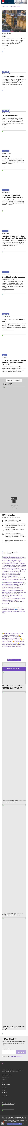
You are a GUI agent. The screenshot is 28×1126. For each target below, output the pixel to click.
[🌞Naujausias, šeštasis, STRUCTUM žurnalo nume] (14, 645)
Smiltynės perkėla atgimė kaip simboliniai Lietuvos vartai (13, 521)
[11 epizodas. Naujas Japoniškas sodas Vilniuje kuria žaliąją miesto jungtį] (14, 858)
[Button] (14, 501)
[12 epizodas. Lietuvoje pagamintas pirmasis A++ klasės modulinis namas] (14, 745)
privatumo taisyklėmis (16, 1056)
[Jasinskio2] (14, 141)
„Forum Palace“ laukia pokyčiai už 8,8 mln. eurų (15, 540)
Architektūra (5, 31)
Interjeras (5, 1077)
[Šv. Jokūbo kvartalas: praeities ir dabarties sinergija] (14, 262)
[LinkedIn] (5, 1098)
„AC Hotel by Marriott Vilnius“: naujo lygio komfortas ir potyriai (14, 237)
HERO (4, 36)
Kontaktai (4, 1092)
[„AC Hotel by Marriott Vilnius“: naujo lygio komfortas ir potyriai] (14, 221)
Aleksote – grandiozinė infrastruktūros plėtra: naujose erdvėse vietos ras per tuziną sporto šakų (15, 525)
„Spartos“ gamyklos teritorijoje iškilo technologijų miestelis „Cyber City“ (14, 362)
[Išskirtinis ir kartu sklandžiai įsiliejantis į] (14, 594)
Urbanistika (6, 1084)
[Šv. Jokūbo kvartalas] (14, 101)
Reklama (4, 1090)
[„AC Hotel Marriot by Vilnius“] (14, 62)
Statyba (4, 355)
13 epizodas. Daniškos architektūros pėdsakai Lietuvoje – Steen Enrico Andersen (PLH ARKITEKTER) (12, 687)
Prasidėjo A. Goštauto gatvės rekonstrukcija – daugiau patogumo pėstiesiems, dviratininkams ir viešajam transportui (15, 535)
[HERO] (14, 21)
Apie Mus (4, 1087)
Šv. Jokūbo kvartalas (10, 116)
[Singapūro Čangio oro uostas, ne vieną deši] (14, 568)
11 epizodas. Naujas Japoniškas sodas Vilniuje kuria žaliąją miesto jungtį (12, 914)
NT (2, 1082)
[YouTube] (10, 1098)
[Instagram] (7, 1098)
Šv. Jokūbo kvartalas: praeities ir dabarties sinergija (13, 278)
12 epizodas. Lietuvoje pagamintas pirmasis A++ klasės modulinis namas (14, 801)
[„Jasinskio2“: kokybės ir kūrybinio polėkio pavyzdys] (14, 180)
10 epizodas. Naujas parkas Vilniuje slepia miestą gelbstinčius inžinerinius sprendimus (13, 1028)
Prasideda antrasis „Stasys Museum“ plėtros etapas (15, 530)
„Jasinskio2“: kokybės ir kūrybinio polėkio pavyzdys (12, 196)
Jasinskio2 (6, 156)
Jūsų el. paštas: (6, 1049)
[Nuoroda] (14, 664)
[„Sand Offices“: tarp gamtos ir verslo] (14, 304)
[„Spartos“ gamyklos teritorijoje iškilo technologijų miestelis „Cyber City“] (14, 345)
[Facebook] (2, 1098)
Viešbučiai (5, 231)
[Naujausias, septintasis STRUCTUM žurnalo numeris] (14, 619)
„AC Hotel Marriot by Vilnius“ (13, 77)
